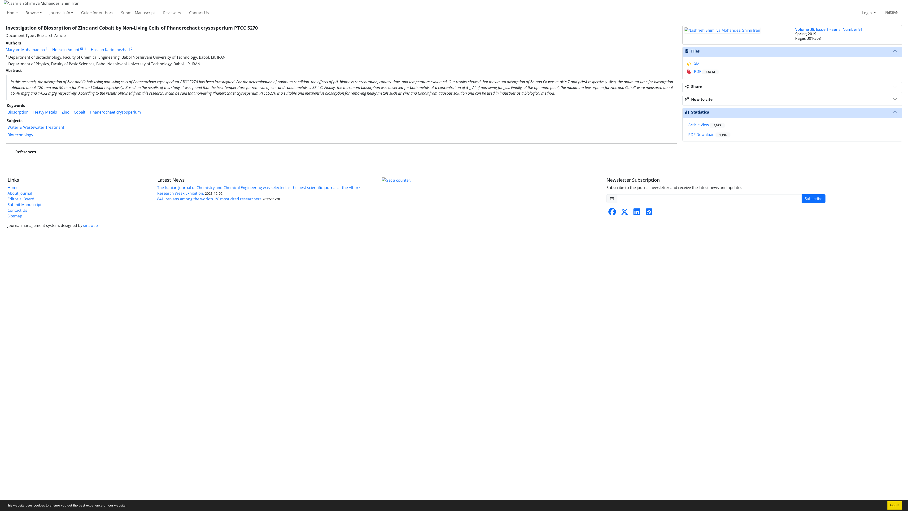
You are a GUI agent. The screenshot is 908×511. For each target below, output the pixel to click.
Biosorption (18, 112)
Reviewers (172, 12)
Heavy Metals (45, 112)
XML (697, 63)
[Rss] (649, 213)
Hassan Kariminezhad (110, 49)
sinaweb (90, 225)
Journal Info (60, 12)
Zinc (65, 112)
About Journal (20, 193)
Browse (32, 12)
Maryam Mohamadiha (25, 49)
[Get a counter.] (396, 180)
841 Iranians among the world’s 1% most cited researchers (209, 199)
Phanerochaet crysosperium (115, 112)
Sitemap (15, 216)
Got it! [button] (894, 505)
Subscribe (813, 198)
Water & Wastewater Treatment (36, 127)
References (25, 151)
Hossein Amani (65, 49)
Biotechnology (20, 134)
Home (12, 12)
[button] (128, 506)
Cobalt (79, 112)
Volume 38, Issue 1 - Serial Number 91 (829, 29)
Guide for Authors (97, 12)
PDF (704, 71)
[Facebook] (612, 213)
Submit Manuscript (138, 12)
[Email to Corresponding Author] (81, 49)
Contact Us (199, 12)
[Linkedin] (636, 213)
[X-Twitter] (624, 213)
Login (867, 12)
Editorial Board (21, 199)
